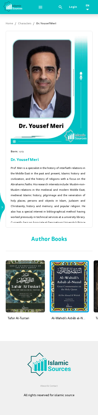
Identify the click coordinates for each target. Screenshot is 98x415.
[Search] (60, 7)
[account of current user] (40, 7)
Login (73, 7)
